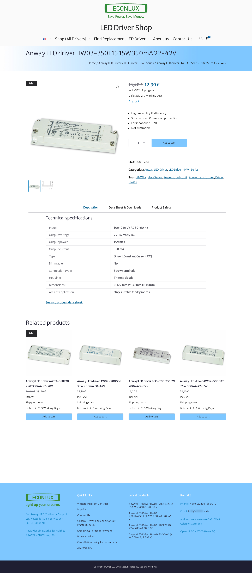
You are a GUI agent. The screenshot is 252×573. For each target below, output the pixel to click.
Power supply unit (175, 177)
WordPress (152, 567)
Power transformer (201, 177)
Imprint (81, 509)
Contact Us (182, 38)
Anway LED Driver (109, 63)
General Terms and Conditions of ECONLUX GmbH (96, 523)
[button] (49, 39)
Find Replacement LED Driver (120, 38)
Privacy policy (85, 536)
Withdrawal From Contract (92, 503)
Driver (219, 177)
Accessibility (84, 548)
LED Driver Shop (126, 27)
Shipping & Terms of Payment (94, 530)
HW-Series (155, 177)
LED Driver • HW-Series (139, 63)
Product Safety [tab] (161, 207)
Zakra (140, 567)
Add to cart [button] (49, 416)
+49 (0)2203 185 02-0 (203, 503)
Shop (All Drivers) (70, 38)
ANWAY (141, 177)
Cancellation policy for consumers (97, 542)
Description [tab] (91, 207)
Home (92, 63)
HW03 (133, 182)
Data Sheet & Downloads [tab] (125, 207)
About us (161, 38)
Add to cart (169, 142)
